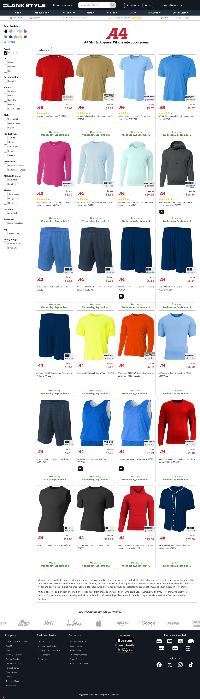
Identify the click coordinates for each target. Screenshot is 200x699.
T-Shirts (15, 12)
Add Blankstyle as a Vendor (17, 641)
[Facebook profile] (159, 666)
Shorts (11, 142)
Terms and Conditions (15, 681)
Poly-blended (14, 108)
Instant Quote (75, 650)
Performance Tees (16, 165)
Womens (111, 12)
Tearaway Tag (14, 233)
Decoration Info (76, 646)
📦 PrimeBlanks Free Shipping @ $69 (25, 18)
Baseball (12, 184)
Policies (9, 676)
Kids (131, 12)
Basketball (12, 179)
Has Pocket (13, 119)
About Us (9, 646)
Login (165, 5)
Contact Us (177, 5)
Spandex (12, 100)
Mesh (10, 95)
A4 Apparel (12, 52)
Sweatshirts (66, 12)
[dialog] (3, 697)
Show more (9, 41)
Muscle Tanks (14, 123)
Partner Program (12, 668)
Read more (43, 599)
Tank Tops (12, 146)
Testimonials (11, 685)
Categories (153, 12)
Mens (89, 12)
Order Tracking (44, 641)
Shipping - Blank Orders (47, 646)
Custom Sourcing (13, 659)
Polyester (12, 91)
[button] (133, 5)
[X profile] (169, 666)
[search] (113, 5)
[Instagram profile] (180, 666)
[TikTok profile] (191, 666)
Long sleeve (13, 198)
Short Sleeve (13, 194)
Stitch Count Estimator (79, 663)
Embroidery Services (78, 654)
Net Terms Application (15, 663)
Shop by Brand (40, 12)
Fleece (11, 104)
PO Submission (44, 654)
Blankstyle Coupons (14, 654)
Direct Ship (13, 247)
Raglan (11, 127)
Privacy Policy (11, 672)
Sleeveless (12, 203)
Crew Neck (12, 213)
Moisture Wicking (15, 223)
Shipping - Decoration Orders (49, 650)
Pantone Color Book (78, 641)
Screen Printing (76, 659)
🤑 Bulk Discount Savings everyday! (175, 18)
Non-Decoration (15, 243)
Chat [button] (149, 5)
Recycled (12, 81)
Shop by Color (179, 12)
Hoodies (11, 151)
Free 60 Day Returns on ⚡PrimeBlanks (75, 18)
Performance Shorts (17, 169)
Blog (8, 650)
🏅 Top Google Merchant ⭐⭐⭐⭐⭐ (125, 18)
